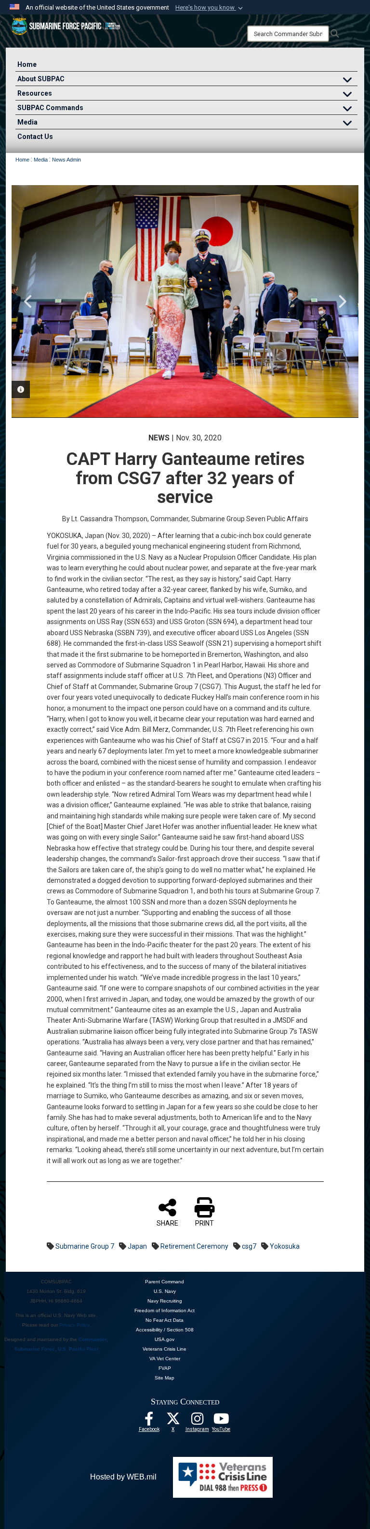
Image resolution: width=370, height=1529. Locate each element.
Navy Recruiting (164, 1300)
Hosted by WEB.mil (123, 1477)
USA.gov (164, 1339)
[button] (210, 8)
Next (341, 301)
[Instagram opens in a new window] (197, 1421)
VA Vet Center (164, 1358)
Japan (137, 1246)
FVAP (165, 1368)
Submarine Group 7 (84, 1246)
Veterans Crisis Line (164, 1349)
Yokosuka (285, 1246)
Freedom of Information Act (164, 1310)
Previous (28, 301)
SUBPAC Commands (50, 108)
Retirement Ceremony (194, 1246)
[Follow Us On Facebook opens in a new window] (149, 1421)
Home (27, 64)
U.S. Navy (165, 1291)
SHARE (167, 1223)
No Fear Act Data (164, 1320)
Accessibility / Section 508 (165, 1329)
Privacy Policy (74, 1325)
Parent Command (164, 1281)
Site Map (164, 1377)
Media (27, 122)
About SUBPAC (41, 79)
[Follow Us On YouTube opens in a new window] (221, 1421)
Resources (34, 93)
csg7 (249, 1246)
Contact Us (35, 136)
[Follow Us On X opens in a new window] (173, 1421)
